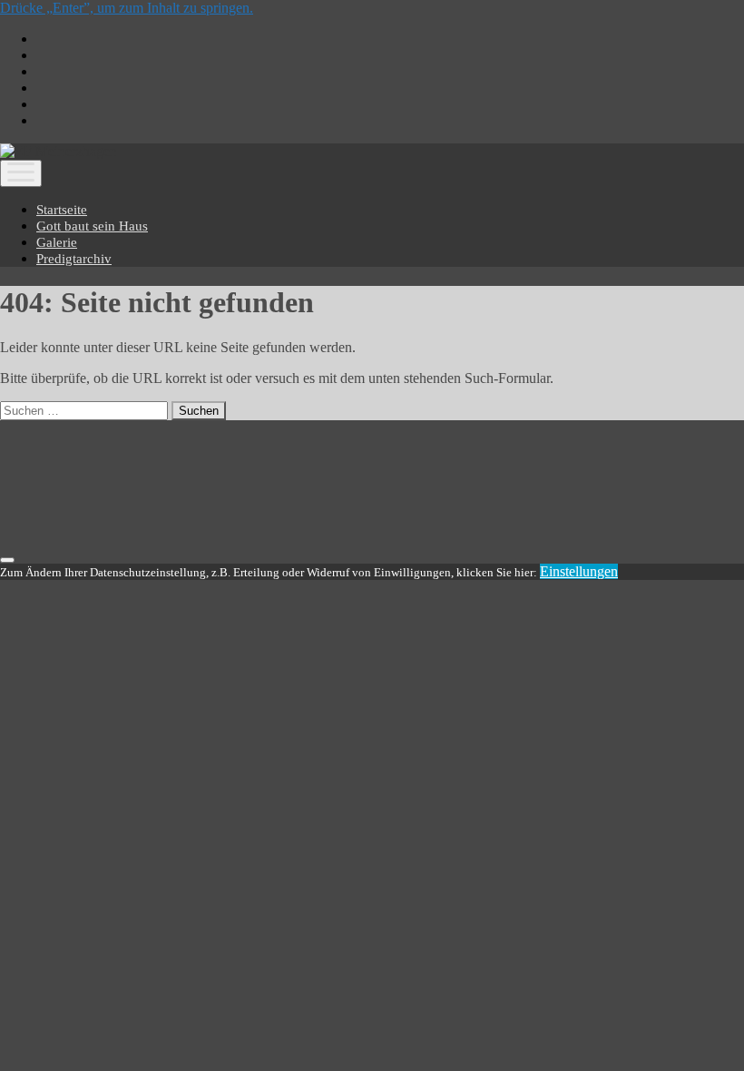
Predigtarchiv (74, 258)
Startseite (61, 209)
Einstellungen (579, 571)
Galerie (56, 242)
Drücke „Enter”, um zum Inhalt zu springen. (126, 7)
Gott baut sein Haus (92, 226)
